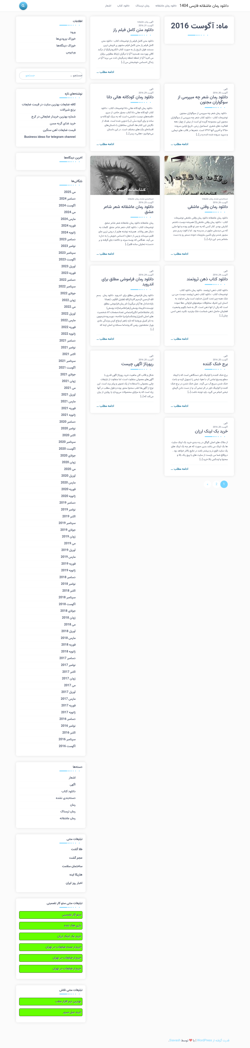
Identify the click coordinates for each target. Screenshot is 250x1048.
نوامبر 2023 (68, 246)
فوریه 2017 (68, 705)
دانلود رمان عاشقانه (166, 6)
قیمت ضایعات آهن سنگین (59, 130)
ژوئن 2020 (69, 462)
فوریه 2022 (68, 327)
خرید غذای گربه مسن (63, 123)
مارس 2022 (68, 320)
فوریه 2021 (68, 408)
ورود (73, 32)
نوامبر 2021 (68, 347)
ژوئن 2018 (69, 617)
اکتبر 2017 (69, 672)
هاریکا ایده (76, 874)
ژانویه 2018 (68, 651)
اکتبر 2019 (69, 516)
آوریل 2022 (68, 313)
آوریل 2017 (68, 692)
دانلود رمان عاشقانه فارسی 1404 (204, 6)
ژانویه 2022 (68, 333)
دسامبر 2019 (67, 502)
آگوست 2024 (67, 205)
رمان (73, 805)
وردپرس (71, 52)
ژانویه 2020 (68, 496)
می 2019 (70, 543)
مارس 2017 (68, 699)
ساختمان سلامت (72, 866)
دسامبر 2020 (67, 421)
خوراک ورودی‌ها (66, 38)
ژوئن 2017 (69, 678)
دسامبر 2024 (67, 198)
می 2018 (70, 624)
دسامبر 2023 (67, 239)
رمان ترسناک (142, 6)
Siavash (174, 1040)
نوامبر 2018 (68, 584)
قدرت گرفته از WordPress (213, 1040)
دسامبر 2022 (67, 280)
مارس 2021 (68, 401)
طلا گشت (76, 849)
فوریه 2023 (68, 273)
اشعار (108, 6)
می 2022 (70, 307)
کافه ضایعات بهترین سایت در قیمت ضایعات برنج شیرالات (49, 107)
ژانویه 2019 (68, 570)
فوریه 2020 (68, 489)
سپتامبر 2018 (67, 597)
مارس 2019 (68, 557)
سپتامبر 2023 (67, 253)
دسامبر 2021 (67, 340)
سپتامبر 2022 (67, 286)
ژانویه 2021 (68, 415)
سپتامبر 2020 (67, 442)
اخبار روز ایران (74, 883)
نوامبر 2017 (68, 665)
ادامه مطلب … (105, 72)
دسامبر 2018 (67, 577)
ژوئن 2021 (69, 381)
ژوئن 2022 (69, 300)
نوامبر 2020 (68, 428)
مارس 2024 (68, 219)
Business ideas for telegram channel (50, 137)
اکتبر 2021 (69, 354)
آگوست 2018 (67, 604)
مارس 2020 (68, 482)
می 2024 (70, 212)
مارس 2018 (68, 638)
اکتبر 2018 (69, 590)
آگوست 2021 (67, 367)
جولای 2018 (68, 611)
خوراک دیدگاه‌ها (66, 45)
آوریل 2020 (68, 475)
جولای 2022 (68, 293)
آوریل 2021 (68, 394)
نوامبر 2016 (68, 726)
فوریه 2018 (68, 644)
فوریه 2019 (68, 563)
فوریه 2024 (68, 225)
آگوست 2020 (67, 448)
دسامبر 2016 (67, 719)
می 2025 (70, 192)
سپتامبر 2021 (67, 361)
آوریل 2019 (68, 550)
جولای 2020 (68, 455)
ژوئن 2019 (69, 536)
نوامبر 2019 (68, 509)
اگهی (151, 22)
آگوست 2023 (67, 259)
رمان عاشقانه (142, 22)
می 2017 (70, 685)
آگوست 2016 (67, 746)
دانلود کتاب (123, 6)
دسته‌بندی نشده (221, 199)
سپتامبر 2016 (67, 739)
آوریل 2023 (68, 266)
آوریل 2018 (68, 631)
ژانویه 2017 (68, 712)
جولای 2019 (68, 530)
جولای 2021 (68, 374)
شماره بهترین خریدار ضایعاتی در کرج (53, 116)
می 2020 (70, 469)
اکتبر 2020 (69, 435)
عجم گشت (75, 857)
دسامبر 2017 (67, 658)
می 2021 (70, 388)
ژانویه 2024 (68, 232)
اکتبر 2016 (69, 732)
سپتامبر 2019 (67, 523)
